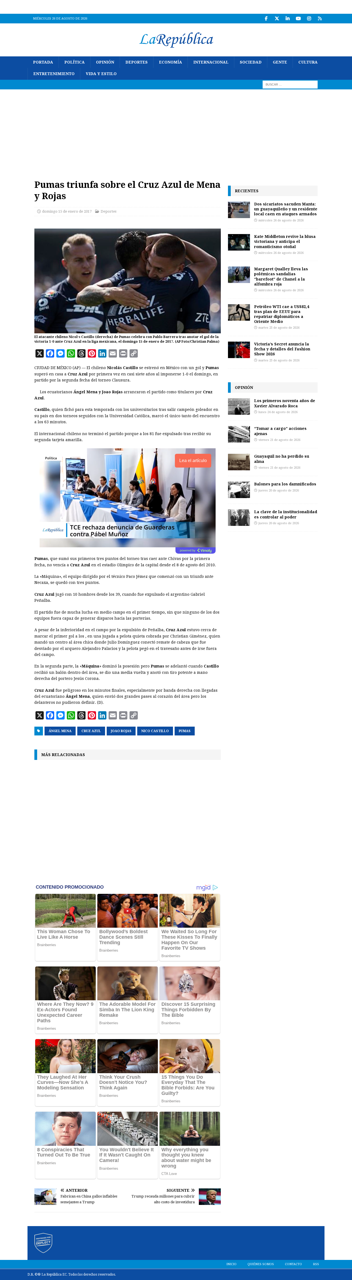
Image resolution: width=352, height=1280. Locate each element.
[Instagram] (309, 18)
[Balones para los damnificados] (239, 490)
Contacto (293, 1264)
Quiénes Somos (261, 1264)
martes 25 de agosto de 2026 (278, 327)
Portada (43, 62)
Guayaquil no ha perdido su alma (281, 459)
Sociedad (251, 62)
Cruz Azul (91, 731)
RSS (316, 1264)
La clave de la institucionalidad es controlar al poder (285, 514)
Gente (280, 62)
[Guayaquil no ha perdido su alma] (239, 462)
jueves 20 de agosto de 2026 (278, 490)
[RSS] (319, 18)
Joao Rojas (121, 731)
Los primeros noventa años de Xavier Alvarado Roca (284, 403)
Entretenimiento (54, 74)
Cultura (308, 62)
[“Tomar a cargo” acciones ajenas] (239, 434)
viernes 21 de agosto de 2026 (279, 440)
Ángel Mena (60, 731)
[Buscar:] (290, 84)
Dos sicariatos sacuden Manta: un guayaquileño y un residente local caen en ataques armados (285, 208)
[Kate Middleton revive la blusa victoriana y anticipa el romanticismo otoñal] (239, 242)
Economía (170, 62)
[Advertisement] (176, 130)
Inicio (231, 1264)
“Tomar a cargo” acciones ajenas (280, 431)
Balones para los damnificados (285, 484)
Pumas (185, 731)
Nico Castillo (155, 731)
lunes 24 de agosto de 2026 (278, 412)
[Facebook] (266, 18)
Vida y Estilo (101, 74)
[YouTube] (298, 18)
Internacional (211, 62)
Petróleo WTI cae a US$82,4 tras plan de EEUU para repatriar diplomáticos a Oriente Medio (281, 314)
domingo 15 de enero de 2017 (67, 211)
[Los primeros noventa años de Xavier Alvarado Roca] (239, 406)
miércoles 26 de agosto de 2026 (281, 220)
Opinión (105, 62)
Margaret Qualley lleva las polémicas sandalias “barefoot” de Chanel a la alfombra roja (281, 276)
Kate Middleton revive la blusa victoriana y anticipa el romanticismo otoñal (285, 241)
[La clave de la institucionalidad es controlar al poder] (239, 517)
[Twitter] (277, 18)
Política (74, 62)
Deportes (136, 62)
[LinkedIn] (287, 18)
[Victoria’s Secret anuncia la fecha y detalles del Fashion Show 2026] (239, 350)
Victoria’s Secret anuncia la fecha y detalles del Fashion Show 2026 (282, 348)
